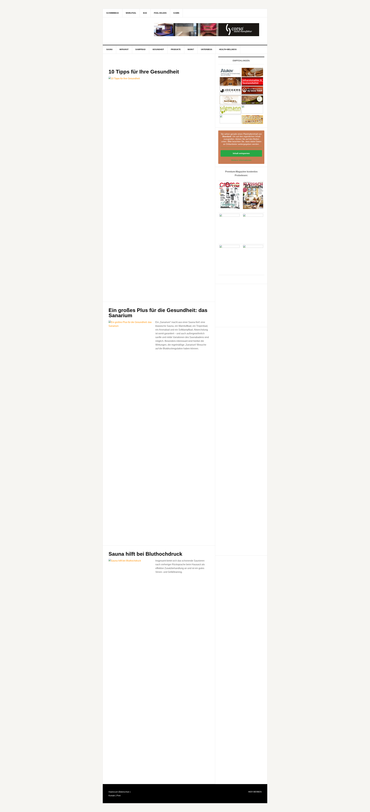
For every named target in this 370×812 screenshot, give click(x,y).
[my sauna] (252, 93)
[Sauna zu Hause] (252, 122)
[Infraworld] (230, 122)
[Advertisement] (240, 305)
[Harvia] (252, 75)
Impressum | (114, 792)
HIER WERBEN (254, 792)
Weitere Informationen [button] (241, 160)
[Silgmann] (230, 113)
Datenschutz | (125, 792)
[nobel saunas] (230, 103)
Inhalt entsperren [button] (241, 153)
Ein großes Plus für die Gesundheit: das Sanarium (158, 312)
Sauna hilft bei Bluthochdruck (145, 554)
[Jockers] (230, 93)
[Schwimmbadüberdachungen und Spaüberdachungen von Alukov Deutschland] (230, 75)
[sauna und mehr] (252, 103)
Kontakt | (112, 795)
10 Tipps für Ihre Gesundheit (144, 72)
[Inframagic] (252, 84)
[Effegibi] (230, 84)
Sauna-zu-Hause (127, 29)
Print (118, 795)
